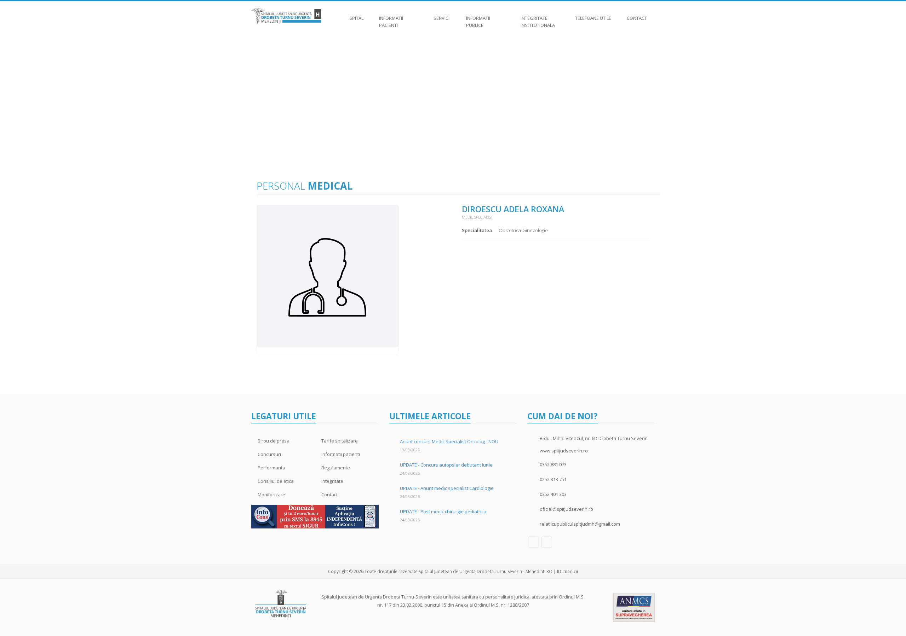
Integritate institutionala (538, 21)
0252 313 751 (553, 479)
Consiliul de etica (276, 481)
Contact (637, 18)
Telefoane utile (593, 18)
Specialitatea (477, 230)
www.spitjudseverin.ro (564, 450)
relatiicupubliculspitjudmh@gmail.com (580, 524)
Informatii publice (478, 21)
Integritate (332, 481)
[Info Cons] (315, 516)
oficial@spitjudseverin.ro (566, 509)
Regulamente (335, 467)
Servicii (442, 18)
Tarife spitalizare (339, 441)
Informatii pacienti (391, 21)
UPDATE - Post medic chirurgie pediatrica (443, 511)
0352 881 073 (553, 464)
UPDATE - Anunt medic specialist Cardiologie (447, 488)
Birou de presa (273, 441)
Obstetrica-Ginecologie (523, 230)
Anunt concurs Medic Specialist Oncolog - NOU (449, 441)
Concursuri (269, 454)
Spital (356, 18)
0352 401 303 (553, 494)
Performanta (271, 467)
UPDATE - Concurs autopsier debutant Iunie (446, 465)
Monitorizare (271, 494)
